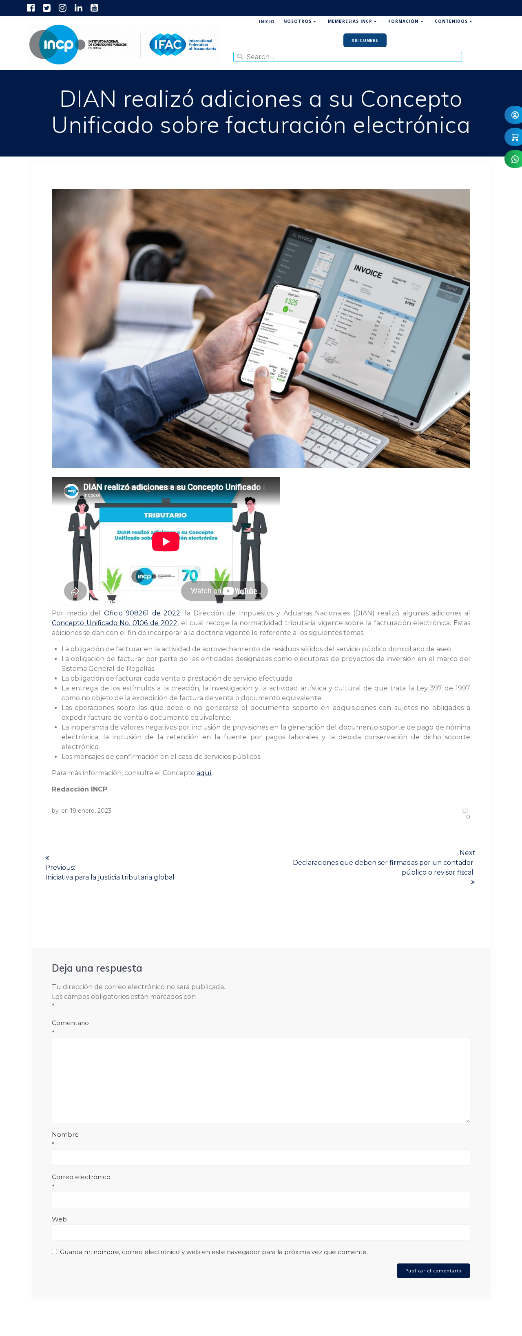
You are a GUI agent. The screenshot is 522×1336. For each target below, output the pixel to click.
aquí (204, 773)
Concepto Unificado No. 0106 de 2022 (114, 623)
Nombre (65, 1139)
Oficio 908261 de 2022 (142, 613)
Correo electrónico (81, 1181)
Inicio (267, 21)
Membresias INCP (350, 21)
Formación (403, 21)
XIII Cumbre (365, 40)
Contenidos (451, 21)
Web (59, 1219)
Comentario (70, 1027)
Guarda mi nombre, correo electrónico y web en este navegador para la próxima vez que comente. (214, 1252)
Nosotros (297, 21)
